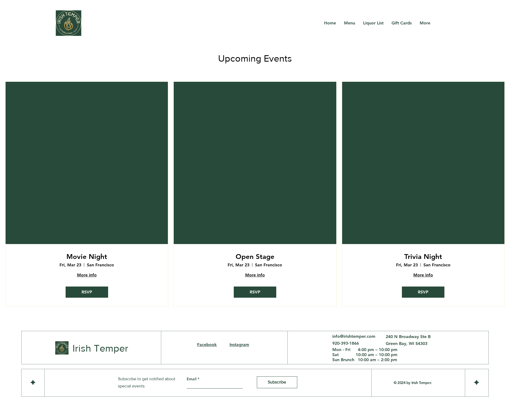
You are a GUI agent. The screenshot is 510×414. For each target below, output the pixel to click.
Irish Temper (100, 348)
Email (192, 379)
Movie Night (86, 257)
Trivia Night (423, 257)
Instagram (239, 344)
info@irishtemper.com (353, 336)
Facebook (207, 344)
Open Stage (255, 257)
